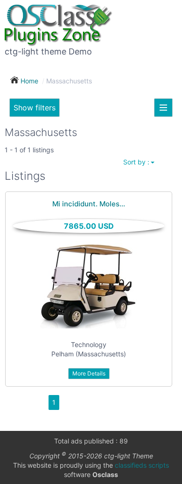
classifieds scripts (142, 465)
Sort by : (136, 162)
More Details (88, 373)
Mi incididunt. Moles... (88, 203)
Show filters (35, 107)
